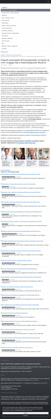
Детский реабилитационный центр (34, 132)
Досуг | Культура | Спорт (8, 18)
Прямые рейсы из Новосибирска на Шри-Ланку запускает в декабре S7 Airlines (23, 179)
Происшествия (5, 20)
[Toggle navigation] (48, 2)
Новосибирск (5, 23)
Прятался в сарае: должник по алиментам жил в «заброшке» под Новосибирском (21, 216)
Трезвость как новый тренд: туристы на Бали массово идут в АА (21, 291)
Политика (4, 48)
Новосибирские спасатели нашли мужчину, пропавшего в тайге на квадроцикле (22, 281)
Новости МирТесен (5, 170)
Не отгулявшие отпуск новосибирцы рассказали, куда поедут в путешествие (25, 309)
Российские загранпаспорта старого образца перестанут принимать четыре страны (25, 245)
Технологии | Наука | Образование (10, 33)
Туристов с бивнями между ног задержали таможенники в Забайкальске (24, 273)
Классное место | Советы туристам (10, 12)
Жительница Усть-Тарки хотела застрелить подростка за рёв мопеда (23, 188)
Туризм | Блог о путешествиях (9, 10)
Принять (25, 413)
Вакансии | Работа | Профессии (10, 46)
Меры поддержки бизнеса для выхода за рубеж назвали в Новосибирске (24, 325)
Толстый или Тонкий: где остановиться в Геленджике (18, 317)
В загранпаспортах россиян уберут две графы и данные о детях (21, 351)
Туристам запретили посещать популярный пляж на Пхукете (20, 264)
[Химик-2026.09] (4, 51)
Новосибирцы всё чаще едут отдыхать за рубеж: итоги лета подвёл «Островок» (22, 255)
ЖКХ (3, 43)
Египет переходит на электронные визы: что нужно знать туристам (22, 333)
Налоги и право (5, 41)
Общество (4, 15)
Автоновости (5, 35)
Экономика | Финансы (7, 30)
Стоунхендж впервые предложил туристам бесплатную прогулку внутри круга (24, 342)
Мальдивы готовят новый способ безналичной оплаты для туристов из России (24, 197)
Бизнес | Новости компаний (9, 25)
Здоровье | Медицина (7, 38)
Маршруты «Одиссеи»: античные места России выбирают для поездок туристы (23, 236)
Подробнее (25, 415)
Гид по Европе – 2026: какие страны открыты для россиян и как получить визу (24, 206)
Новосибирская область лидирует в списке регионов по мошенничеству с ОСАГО (24, 226)
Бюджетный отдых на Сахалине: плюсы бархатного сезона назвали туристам (22, 299)
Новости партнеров (7, 28)
